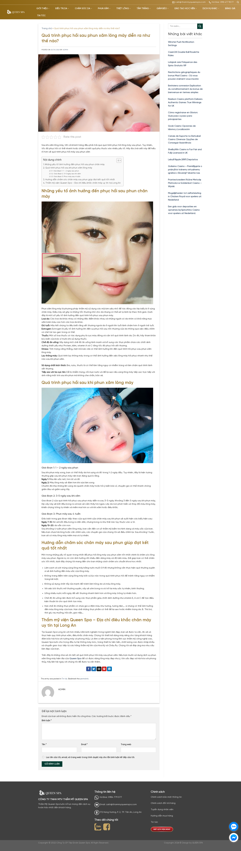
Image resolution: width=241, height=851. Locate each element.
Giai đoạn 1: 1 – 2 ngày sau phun (66, 171)
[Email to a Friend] (99, 669)
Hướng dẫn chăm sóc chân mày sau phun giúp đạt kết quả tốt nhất (80, 180)
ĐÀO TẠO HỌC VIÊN (185, 8)
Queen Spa (75, 658)
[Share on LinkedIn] (109, 669)
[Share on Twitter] (93, 669)
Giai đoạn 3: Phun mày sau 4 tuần (67, 176)
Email (84, 744)
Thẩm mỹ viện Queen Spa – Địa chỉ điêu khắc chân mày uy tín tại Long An (83, 183)
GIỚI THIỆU (42, 8)
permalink (84, 679)
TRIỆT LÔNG (122, 8)
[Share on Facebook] (88, 669)
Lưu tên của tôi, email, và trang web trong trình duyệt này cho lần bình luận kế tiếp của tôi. (90, 757)
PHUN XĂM (103, 8)
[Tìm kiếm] (238, 2)
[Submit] (200, 26)
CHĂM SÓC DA (82, 8)
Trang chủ (47, 28)
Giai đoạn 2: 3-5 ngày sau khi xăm (67, 174)
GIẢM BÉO (162, 8)
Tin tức (64, 679)
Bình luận (47, 720)
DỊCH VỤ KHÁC (210, 8)
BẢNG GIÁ (230, 8)
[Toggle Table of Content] (117, 160)
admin (65, 50)
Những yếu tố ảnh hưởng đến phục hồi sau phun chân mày (75, 164)
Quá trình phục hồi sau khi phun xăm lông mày (68, 168)
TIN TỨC (41, 16)
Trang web (126, 744)
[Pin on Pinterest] (104, 669)
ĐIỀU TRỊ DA (61, 8)
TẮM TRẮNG (143, 8)
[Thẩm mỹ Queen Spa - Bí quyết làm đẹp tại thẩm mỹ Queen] (16, 12)
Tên (44, 744)
